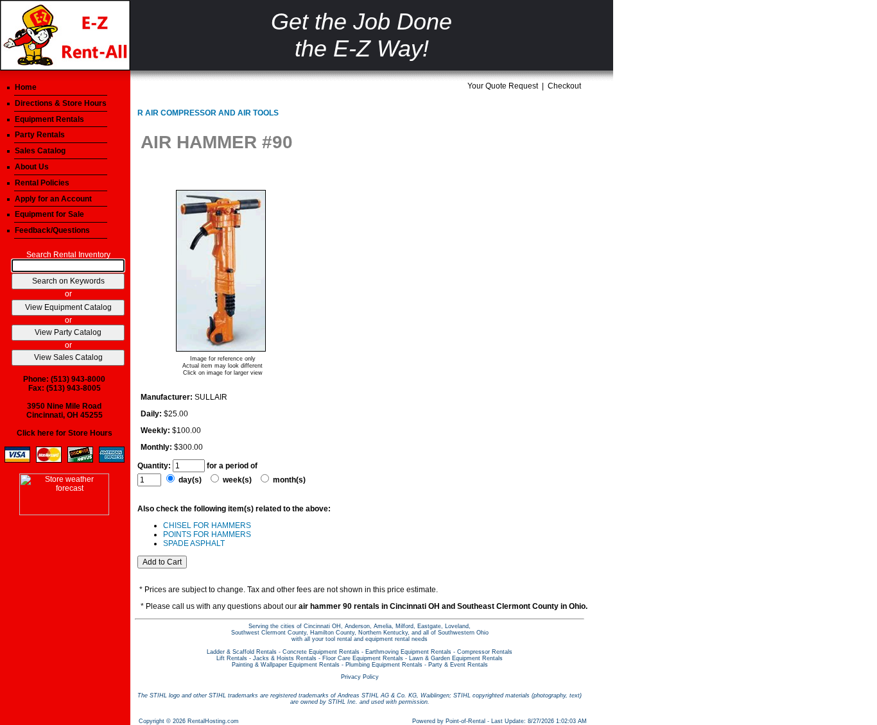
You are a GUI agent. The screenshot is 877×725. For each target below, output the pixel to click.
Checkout (564, 85)
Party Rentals (40, 134)
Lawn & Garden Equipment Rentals (456, 658)
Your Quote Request (502, 85)
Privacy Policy (360, 677)
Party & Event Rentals (458, 664)
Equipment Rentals (49, 119)
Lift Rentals (231, 658)
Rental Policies (42, 182)
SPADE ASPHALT (194, 543)
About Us (32, 166)
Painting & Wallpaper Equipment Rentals (286, 664)
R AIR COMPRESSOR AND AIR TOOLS (208, 112)
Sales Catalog (40, 150)
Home (26, 87)
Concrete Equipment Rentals (321, 652)
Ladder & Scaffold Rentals (242, 652)
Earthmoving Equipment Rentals (408, 652)
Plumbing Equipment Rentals (383, 664)
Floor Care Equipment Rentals (362, 658)
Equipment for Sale (49, 214)
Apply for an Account (53, 198)
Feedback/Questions (52, 230)
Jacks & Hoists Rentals (285, 658)
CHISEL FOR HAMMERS (207, 525)
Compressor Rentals (484, 652)
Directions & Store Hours (61, 103)
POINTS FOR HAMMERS (207, 534)
